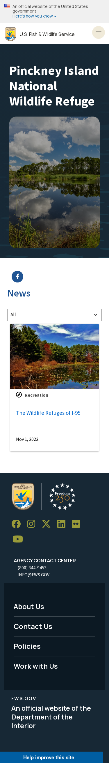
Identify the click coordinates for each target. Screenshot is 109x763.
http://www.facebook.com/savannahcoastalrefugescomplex (58, 276)
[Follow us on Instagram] (33, 524)
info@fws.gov (33, 575)
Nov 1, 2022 (27, 439)
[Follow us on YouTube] (19, 539)
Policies (27, 646)
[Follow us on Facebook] (18, 524)
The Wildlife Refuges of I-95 (48, 412)
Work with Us (36, 666)
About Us (29, 606)
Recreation (36, 395)
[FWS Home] (10, 34)
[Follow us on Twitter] (48, 524)
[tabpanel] (54, 387)
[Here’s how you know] (54, 11)
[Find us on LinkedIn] (63, 524)
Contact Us (33, 626)
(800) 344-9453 (32, 567)
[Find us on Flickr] (78, 524)
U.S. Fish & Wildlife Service (47, 34)
